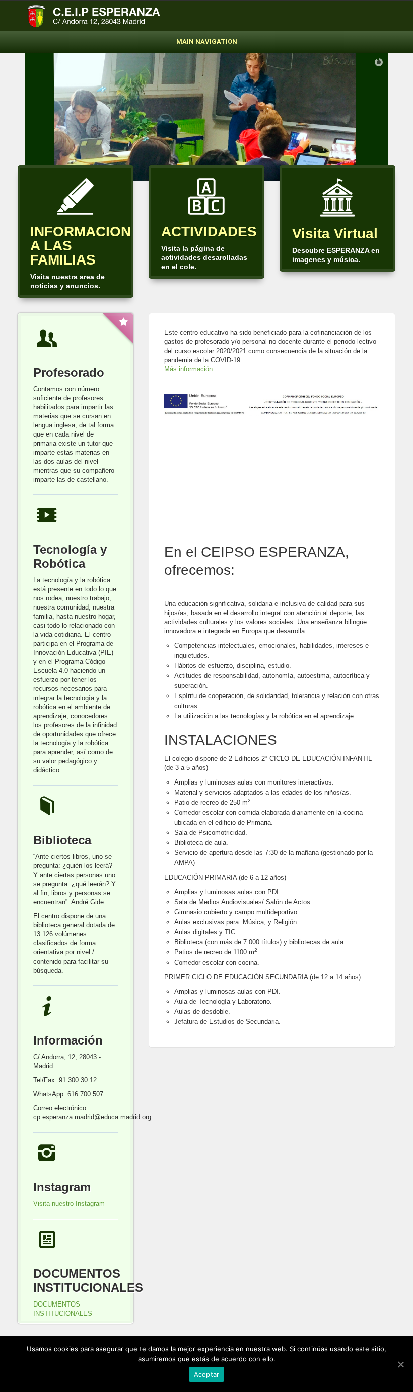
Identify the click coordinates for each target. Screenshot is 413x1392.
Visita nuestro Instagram (69, 1203)
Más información (188, 369)
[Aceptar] (400, 1364)
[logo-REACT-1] (272, 406)
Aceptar (207, 1374)
